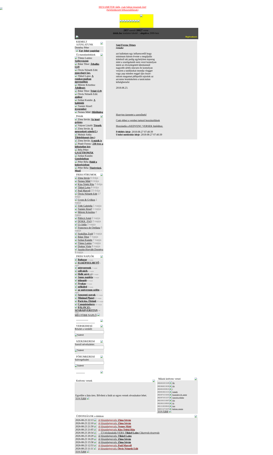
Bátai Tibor (83, 236)
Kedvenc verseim (177, 409)
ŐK (173, 383)
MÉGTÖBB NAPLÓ (86, 315)
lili (173, 403)
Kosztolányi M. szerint (179, 395)
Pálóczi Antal (84, 218)
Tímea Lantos (85, 243)
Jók (173, 386)
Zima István (84, 178)
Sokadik (175, 392)
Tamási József (85, 209)
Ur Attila (82, 224)
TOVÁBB (80, 398)
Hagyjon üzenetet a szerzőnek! (131, 114)
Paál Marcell (84, 190)
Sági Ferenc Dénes (126, 45)
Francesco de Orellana (89, 227)
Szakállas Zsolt (85, 233)
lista (173, 406)
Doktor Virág (84, 246)
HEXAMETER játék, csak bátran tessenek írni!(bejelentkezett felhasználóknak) (122, 8)
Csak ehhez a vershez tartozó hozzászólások (138, 120)
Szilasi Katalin (85, 240)
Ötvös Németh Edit (87, 193)
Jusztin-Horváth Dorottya (90, 249)
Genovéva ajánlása (178, 398)
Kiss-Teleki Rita (86, 184)
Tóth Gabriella (85, 205)
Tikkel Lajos (84, 187)
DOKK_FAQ (85, 221)
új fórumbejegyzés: (115, 436)
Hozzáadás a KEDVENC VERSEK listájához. (139, 126)
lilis (173, 400)
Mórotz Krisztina (86, 212)
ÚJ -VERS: (128, 432)
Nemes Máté (84, 181)
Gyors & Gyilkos (86, 199)
